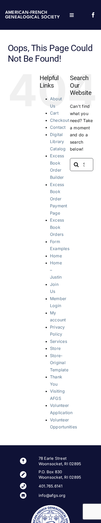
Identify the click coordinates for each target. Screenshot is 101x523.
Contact (58, 127)
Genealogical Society (32, 17)
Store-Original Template (59, 362)
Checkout (59, 120)
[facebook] (93, 15)
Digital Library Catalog (58, 141)
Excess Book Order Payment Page (58, 199)
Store (55, 348)
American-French (26, 12)
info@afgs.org (52, 495)
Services (58, 341)
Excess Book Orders (57, 227)
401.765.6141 (51, 486)
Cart (54, 113)
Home (56, 255)
